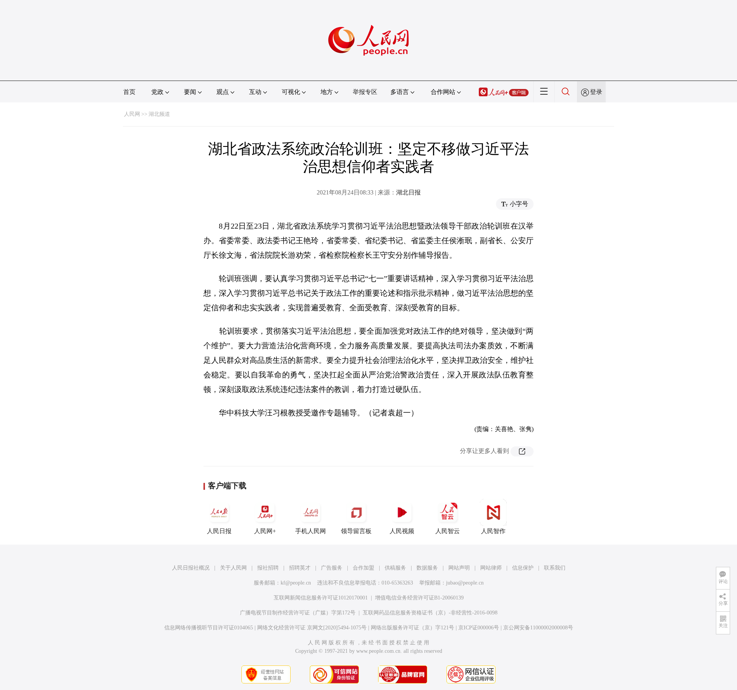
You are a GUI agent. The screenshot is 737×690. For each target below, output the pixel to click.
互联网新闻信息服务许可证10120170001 (321, 598)
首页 (129, 92)
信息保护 (523, 568)
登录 (596, 92)
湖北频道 (159, 114)
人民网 (132, 114)
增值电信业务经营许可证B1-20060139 (419, 598)
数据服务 (427, 568)
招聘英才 (300, 568)
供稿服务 (395, 568)
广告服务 (331, 568)
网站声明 (459, 568)
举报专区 (365, 92)
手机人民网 (310, 531)
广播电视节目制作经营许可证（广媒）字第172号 (297, 613)
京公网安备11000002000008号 (538, 628)
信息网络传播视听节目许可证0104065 (208, 628)
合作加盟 (363, 568)
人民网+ (265, 531)
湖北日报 (408, 192)
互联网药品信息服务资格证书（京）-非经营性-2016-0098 (430, 613)
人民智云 (447, 531)
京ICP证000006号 (478, 628)
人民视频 (402, 531)
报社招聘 (268, 568)
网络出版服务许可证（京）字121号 (412, 628)
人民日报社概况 (191, 568)
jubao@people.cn (465, 583)
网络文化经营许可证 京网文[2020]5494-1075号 (312, 628)
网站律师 (491, 568)
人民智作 (493, 531)
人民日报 (219, 531)
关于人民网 (233, 568)
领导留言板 (356, 531)
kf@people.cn (296, 583)
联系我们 (554, 568)
